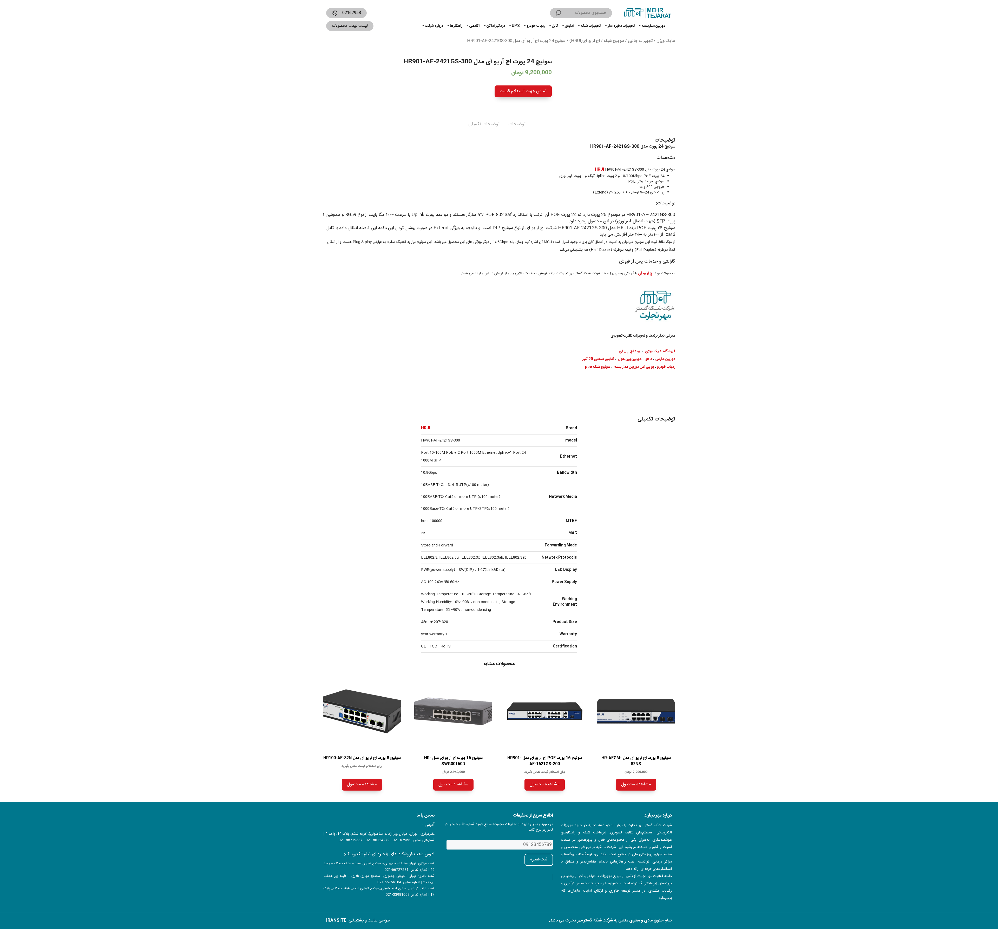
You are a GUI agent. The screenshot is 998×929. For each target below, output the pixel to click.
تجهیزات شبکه (591, 26)
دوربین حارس (665, 359)
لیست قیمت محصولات (350, 26)
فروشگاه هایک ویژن (660, 351)
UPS (516, 26)
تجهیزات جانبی (640, 41)
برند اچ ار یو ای (629, 351)
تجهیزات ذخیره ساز (621, 26)
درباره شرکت (434, 26)
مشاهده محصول (636, 784)
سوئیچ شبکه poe (597, 367)
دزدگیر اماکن (496, 26)
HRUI (599, 169)
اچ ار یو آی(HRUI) (584, 41)
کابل (555, 26)
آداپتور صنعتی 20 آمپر (598, 359)
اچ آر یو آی (645, 273)
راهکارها (456, 26)
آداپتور (569, 26)
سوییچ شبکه (614, 41)
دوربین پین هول (629, 359)
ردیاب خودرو (536, 26)
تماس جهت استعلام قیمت (523, 91)
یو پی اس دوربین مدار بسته (634, 367)
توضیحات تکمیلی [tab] (484, 124)
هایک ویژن (665, 41)
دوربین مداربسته (653, 26)
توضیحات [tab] (517, 124)
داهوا (648, 359)
